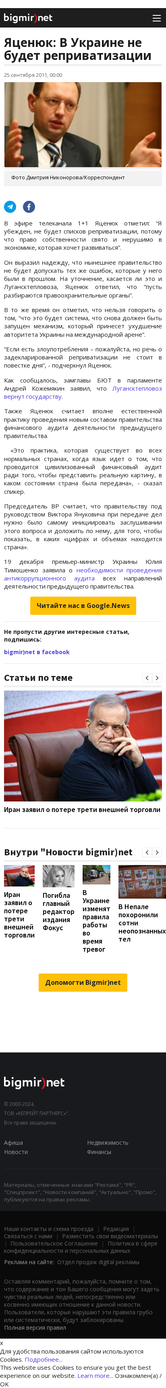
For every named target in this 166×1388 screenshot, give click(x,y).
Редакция (116, 1229)
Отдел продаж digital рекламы (98, 1262)
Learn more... (95, 1375)
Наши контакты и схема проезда (48, 1229)
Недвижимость (108, 1142)
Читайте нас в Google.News (83, 605)
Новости (16, 1152)
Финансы (99, 1152)
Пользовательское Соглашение (54, 1243)
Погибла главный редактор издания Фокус (59, 911)
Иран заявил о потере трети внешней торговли (82, 809)
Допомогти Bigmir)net (83, 982)
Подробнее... (43, 1359)
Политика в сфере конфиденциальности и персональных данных (81, 1246)
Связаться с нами (28, 1236)
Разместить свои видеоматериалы (110, 1236)
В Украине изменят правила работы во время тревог (96, 921)
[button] (147, 678)
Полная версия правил (35, 1327)
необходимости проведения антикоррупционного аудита (83, 574)
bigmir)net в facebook (37, 652)
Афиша (13, 1142)
